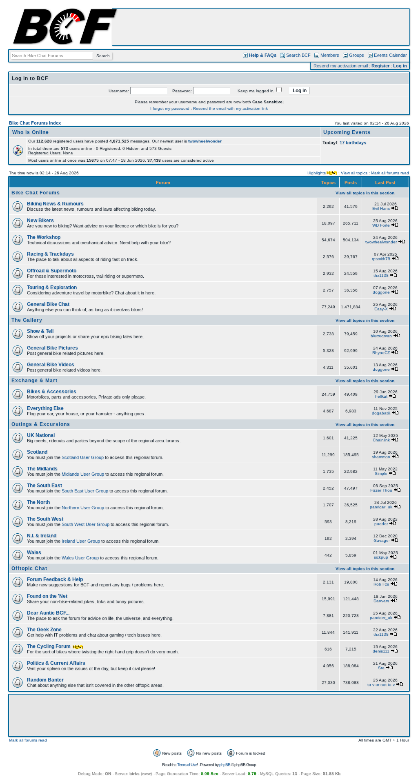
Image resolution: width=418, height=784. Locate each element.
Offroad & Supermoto (51, 271)
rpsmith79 (381, 258)
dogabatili (381, 413)
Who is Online (30, 132)
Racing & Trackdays (50, 254)
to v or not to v (381, 684)
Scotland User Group (83, 457)
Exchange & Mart (34, 380)
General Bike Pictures (52, 348)
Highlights (316, 173)
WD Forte (381, 225)
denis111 (381, 651)
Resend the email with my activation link (230, 108)
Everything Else (45, 408)
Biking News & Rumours (55, 204)
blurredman (381, 336)
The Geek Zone (44, 630)
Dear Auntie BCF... (48, 613)
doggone (381, 292)
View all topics (354, 173)
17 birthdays (353, 142)
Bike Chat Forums (35, 193)
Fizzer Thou (381, 490)
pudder (381, 523)
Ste (381, 668)
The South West (45, 519)
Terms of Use (187, 764)
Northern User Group (83, 507)
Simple (381, 473)
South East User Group (85, 490)
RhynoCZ (381, 352)
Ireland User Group (81, 541)
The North (38, 502)
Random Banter (45, 680)
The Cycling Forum (49, 646)
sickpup (381, 557)
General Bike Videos (50, 365)
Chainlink (381, 440)
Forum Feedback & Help (55, 579)
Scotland (37, 452)
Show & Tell (40, 331)
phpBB (224, 764)
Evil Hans (381, 208)
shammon (381, 456)
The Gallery (26, 320)
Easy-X (381, 309)
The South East (44, 485)
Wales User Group (80, 557)
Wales (34, 552)
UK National (41, 435)
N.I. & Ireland (41, 536)
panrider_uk (381, 507)
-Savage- (381, 540)
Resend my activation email (341, 65)
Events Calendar (390, 55)
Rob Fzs (381, 584)
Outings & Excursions (40, 424)
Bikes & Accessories (51, 391)
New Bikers (40, 220)
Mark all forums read (390, 173)
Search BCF (298, 55)
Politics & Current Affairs (56, 663)
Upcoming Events (347, 132)
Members (329, 55)
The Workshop (43, 237)
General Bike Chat (48, 304)
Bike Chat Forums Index (35, 122)
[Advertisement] (260, 27)
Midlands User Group (83, 474)
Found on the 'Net (47, 596)
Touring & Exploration (52, 287)
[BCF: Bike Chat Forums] (65, 43)
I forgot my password (169, 108)
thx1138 (381, 275)
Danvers (381, 601)
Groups (356, 55)
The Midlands (42, 469)
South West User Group (85, 524)
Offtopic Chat (29, 568)
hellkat (381, 396)
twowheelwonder (205, 141)
